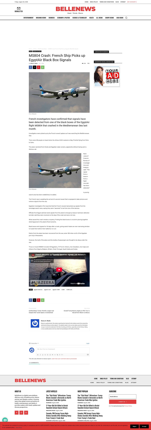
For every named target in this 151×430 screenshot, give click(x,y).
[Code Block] (55, 355)
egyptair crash (47, 289)
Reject (134, 426)
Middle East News (42, 49)
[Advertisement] (75, 33)
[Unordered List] (50, 355)
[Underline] (43, 355)
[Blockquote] (52, 355)
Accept (144, 426)
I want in (121, 401)
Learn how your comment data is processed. (64, 358)
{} (59, 354)
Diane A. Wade (33, 63)
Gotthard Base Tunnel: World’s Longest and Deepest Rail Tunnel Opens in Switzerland (41, 311)
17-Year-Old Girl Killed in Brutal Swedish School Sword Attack (57, 406)
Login (87, 343)
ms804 (63, 289)
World (34, 49)
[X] (34, 67)
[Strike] (45, 355)
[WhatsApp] (42, 67)
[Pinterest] (38, 67)
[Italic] (40, 355)
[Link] (57, 355)
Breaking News (50, 410)
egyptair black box (38, 289)
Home (30, 49)
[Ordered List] (47, 355)
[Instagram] (21, 412)
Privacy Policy (128, 406)
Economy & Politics (52, 420)
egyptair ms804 (56, 289)
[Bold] (38, 355)
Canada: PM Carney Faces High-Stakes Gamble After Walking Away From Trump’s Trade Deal (58, 415)
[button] (126, 18)
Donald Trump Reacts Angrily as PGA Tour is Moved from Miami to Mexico (77, 311)
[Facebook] (30, 67)
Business (48, 402)
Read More (19, 427)
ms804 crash (69, 289)
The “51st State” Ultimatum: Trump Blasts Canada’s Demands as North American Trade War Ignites (58, 397)
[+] (62, 354)
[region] (75, 426)
